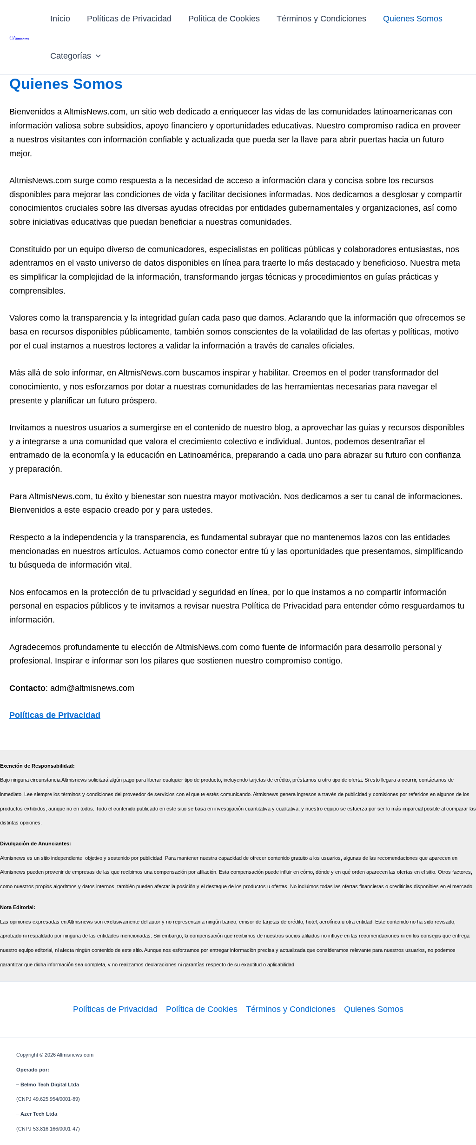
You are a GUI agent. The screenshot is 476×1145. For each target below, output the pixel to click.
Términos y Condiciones (321, 18)
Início (60, 18)
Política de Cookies (224, 18)
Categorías (70, 55)
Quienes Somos (413, 18)
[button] (96, 55)
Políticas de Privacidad (129, 18)
